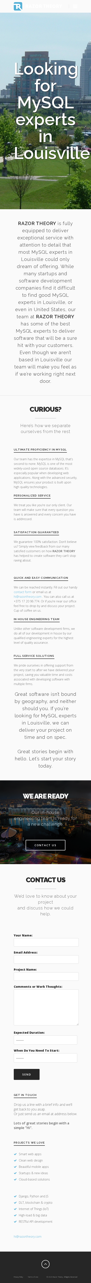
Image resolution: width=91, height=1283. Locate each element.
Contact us (45, 845)
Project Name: (25, 969)
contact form (23, 592)
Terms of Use (33, 1277)
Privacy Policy (18, 1277)
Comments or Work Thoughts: (38, 987)
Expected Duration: (29, 1033)
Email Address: (25, 952)
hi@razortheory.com (28, 597)
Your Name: (23, 935)
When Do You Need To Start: (36, 1050)
